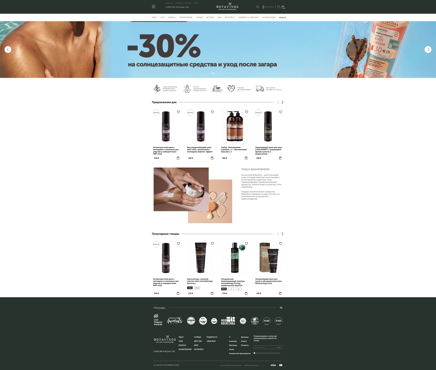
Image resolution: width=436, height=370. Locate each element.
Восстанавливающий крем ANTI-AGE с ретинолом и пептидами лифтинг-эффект (200, 149)
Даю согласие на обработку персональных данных (268, 352)
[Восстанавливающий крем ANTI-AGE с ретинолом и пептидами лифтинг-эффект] (201, 126)
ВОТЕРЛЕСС (230, 17)
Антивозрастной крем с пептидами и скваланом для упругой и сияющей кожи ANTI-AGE (166, 150)
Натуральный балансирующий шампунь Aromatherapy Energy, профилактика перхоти (233, 282)
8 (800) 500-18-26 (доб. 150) (177, 7)
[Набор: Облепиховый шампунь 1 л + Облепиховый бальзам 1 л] (235, 126)
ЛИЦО (154, 17)
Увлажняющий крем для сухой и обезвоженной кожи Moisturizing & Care (268, 281)
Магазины (233, 345)
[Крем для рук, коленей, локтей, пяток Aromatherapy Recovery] (201, 258)
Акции (281, 17)
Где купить (169, 3)
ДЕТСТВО (210, 17)
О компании (179, 3)
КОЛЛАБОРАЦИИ (268, 17)
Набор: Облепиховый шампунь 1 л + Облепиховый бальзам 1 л (234, 149)
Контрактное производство (240, 353)
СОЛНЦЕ (199, 17)
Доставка (188, 3)
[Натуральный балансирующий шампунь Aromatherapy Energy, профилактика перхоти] (235, 258)
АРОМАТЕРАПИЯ (185, 17)
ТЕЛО (162, 17)
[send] (279, 347)
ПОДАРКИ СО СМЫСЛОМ (248, 17)
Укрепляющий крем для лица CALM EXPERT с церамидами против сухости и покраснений (268, 150)
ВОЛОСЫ (172, 17)
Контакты (245, 345)
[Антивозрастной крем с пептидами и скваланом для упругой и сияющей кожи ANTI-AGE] (166, 126)
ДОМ (219, 17)
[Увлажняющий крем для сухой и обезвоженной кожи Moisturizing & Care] (269, 258)
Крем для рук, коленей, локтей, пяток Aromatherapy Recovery (200, 281)
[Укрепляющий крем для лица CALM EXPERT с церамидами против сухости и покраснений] (269, 126)
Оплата (196, 3)
